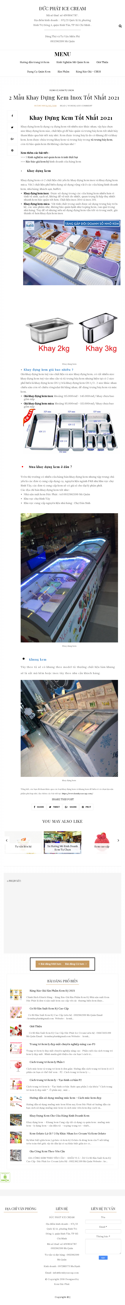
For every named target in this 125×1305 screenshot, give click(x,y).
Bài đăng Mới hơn (51, 964)
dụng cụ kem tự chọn (61, 90)
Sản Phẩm (63, 71)
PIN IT (88, 807)
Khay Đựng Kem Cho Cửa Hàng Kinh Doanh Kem (59, 1115)
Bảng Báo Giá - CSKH (88, 71)
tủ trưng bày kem (101, 139)
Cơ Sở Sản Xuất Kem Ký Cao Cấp (49, 1008)
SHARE (40, 807)
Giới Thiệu (102, 62)
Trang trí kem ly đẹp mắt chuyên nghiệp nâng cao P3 (62, 1044)
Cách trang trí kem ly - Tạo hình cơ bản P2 (56, 1080)
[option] (23, 844)
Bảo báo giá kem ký (37, 161)
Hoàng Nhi (40, 105)
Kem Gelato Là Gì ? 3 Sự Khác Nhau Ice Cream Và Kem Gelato (68, 1133)
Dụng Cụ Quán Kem (38, 71)
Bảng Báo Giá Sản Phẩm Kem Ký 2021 (52, 990)
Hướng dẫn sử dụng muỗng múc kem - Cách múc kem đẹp (65, 1097)
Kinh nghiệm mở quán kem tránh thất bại (53, 157)
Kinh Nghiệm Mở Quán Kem (72, 62)
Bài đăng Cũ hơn (75, 964)
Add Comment (84, 105)
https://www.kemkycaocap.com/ (77, 793)
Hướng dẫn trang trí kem (34, 62)
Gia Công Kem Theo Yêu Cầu (47, 1151)
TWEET (56, 807)
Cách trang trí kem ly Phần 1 (47, 1062)
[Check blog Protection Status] (5, 1181)
